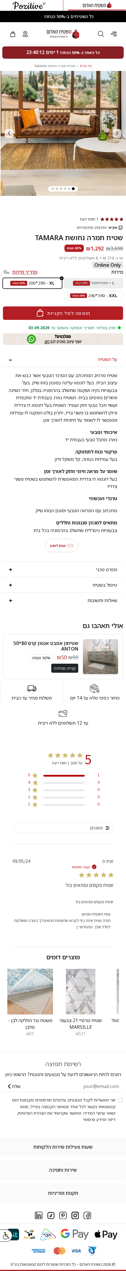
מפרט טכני (106, 569)
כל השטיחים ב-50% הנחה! (68, 16)
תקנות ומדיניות (63, 1193)
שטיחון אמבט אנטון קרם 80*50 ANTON (45, 646)
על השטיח (107, 359)
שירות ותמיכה (63, 1170)
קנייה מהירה (65, 668)
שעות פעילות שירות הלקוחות (63, 1147)
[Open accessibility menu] (6, 1236)
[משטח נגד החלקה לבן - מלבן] (30, 991)
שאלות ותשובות (102, 600)
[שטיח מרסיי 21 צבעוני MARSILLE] (80, 991)
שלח (16, 1086)
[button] (113, 33)
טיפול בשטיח (105, 585)
